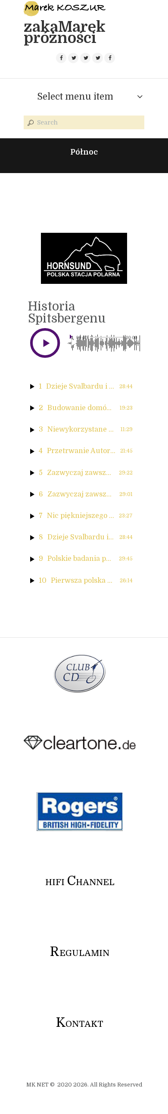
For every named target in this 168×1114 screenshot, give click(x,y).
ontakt (79, 1024)
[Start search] (30, 123)
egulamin (79, 953)
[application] (103, 343)
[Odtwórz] (74, 342)
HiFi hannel (80, 882)
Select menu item (75, 96)
